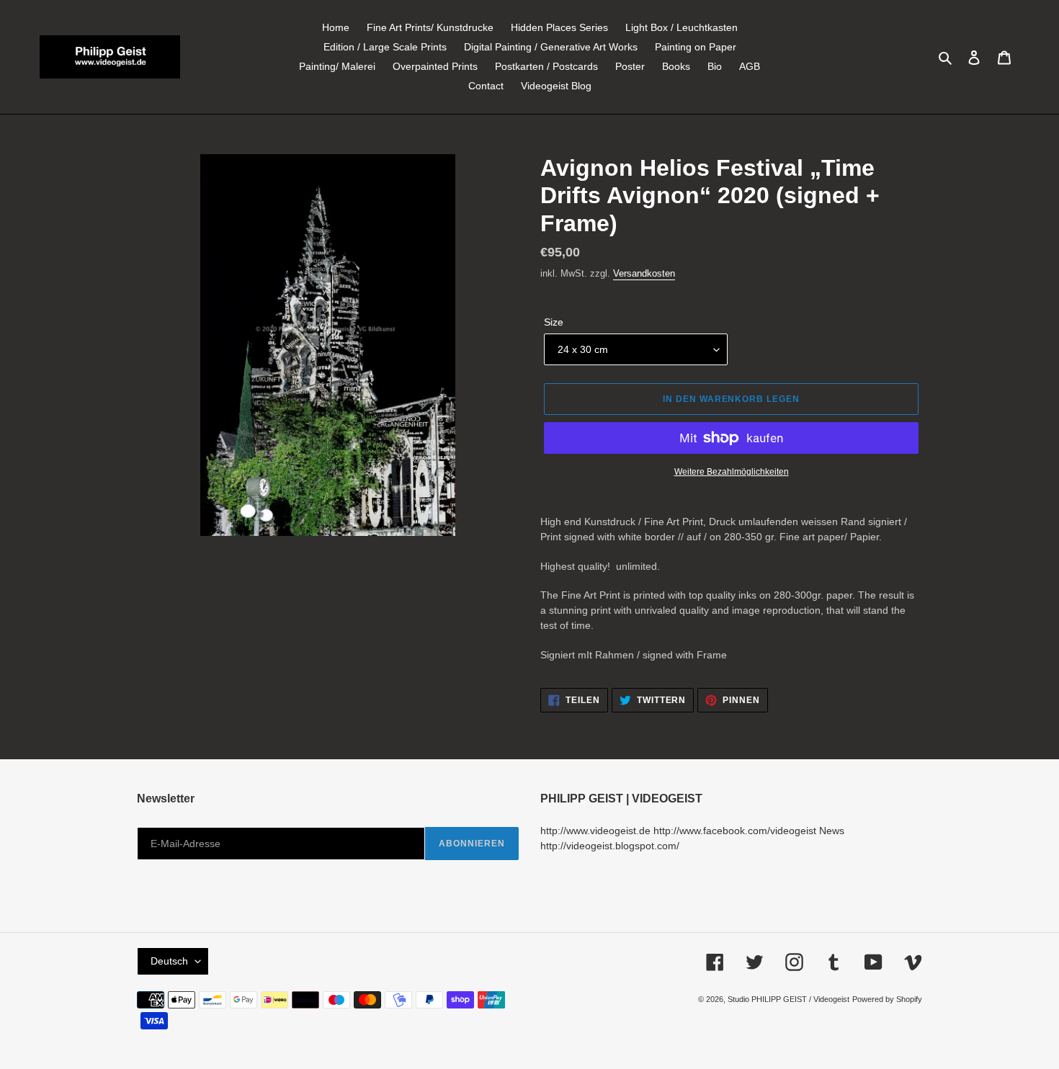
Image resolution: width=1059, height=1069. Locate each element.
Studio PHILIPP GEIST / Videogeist (788, 999)
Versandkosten (644, 273)
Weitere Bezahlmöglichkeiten (731, 472)
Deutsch (169, 961)
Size (553, 322)
